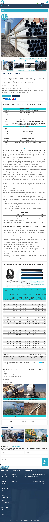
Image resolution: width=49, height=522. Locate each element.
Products (10, 6)
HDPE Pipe (3, 474)
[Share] (15, 98)
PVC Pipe (3, 479)
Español (42, 3)
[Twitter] (8, 98)
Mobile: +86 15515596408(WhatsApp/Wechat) (34, 474)
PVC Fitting (3, 481)
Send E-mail (7, 95)
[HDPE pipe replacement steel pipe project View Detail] (25, 435)
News (13, 479)
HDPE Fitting (4, 476)
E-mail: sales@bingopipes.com (31, 476)
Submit (44, 463)
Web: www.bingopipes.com (30, 479)
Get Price (16, 95)
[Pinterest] (12, 98)
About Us (14, 476)
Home (5, 6)
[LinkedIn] (10, 98)
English (42, 2)
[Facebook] (6, 98)
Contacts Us (15, 481)
